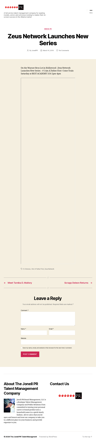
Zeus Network (49, 269)
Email (51, 329)
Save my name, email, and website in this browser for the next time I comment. (47, 348)
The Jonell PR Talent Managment (23, 437)
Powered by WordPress (48, 437)
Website (23, 338)
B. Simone (26, 269)
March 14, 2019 (48, 50)
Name (23, 329)
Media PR (48, 29)
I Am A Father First (37, 269)
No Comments (64, 50)
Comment (25, 310)
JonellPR (35, 50)
